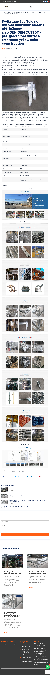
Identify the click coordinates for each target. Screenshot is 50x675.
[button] (31, 7)
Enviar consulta (25, 535)
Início (2, 12)
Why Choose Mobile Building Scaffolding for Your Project (37, 572)
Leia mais (6, 588)
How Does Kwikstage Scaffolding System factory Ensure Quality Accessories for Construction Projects (12, 614)
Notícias (19, 48)
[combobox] (2, 522)
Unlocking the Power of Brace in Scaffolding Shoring (12, 572)
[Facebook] (44, 1)
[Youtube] (48, 1)
